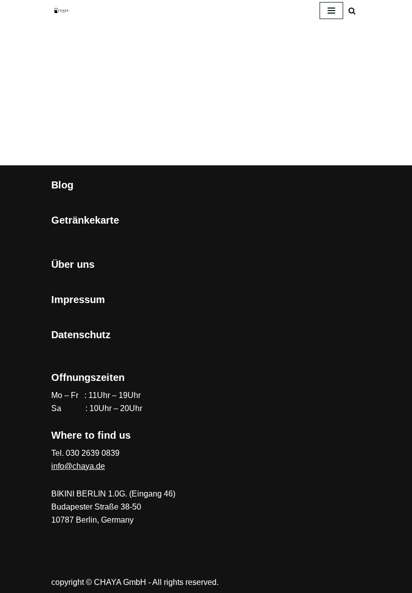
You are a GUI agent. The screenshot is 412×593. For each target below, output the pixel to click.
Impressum (78, 299)
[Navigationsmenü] (331, 10)
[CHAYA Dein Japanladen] (61, 10)
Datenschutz (81, 334)
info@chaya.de (78, 466)
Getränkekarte (85, 220)
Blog (62, 184)
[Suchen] (352, 11)
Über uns (72, 264)
